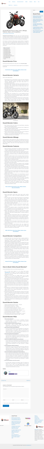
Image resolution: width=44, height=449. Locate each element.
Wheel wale (36, 429)
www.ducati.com (7, 272)
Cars (38, 1)
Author (5, 58)
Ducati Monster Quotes (7, 56)
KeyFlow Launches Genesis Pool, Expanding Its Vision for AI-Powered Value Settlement (38, 17)
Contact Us (15, 5)
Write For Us (10, 5)
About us (36, 415)
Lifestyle (30, 1)
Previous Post (3, 380)
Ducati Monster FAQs (7, 57)
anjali (9, 371)
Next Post (28, 380)
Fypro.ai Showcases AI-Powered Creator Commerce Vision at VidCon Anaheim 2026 (38, 31)
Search (34, 10)
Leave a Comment (5, 33)
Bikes (35, 1)
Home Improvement (20, 1)
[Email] (16, 374)
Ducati (10, 33)
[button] (10, 1)
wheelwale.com (28, 445)
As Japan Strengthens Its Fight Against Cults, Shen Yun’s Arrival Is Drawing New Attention (38, 28)
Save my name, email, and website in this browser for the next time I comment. (16, 403)
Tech (9, 1)
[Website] (15, 374)
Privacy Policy (37, 417)
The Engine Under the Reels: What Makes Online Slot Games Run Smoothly (38, 24)
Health (26, 1)
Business (13, 1)
